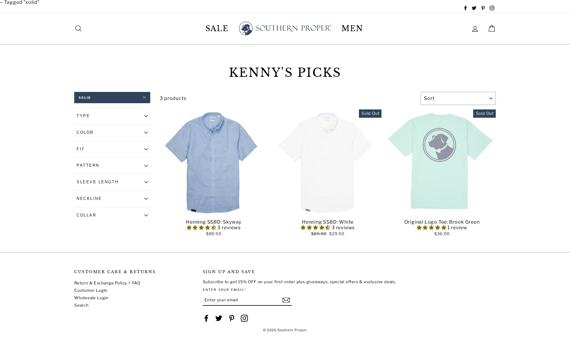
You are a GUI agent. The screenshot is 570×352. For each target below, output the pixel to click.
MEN (352, 28)
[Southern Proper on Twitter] (218, 318)
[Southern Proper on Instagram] (244, 318)
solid (85, 97)
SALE (217, 28)
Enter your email (224, 290)
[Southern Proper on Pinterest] (231, 318)
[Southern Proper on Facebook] (206, 318)
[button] (213, 212)
